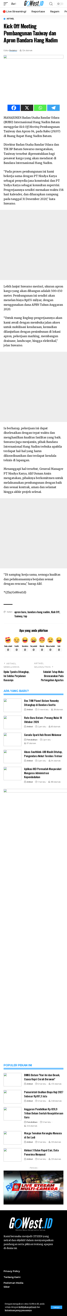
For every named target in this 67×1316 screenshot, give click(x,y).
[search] (50, 4)
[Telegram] (53, 108)
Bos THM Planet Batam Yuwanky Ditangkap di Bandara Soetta (41, 703)
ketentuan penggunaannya (18, 1310)
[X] (27, 108)
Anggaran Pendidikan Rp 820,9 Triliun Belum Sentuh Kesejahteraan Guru (43, 1113)
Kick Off (55, 612)
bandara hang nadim (39, 612)
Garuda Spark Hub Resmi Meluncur (42, 735)
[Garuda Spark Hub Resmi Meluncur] (12, 739)
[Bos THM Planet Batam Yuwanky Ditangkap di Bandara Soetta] (12, 705)
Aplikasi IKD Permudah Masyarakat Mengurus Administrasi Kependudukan (42, 773)
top (25, 616)
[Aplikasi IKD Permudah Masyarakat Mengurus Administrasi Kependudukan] (12, 773)
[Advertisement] (33, 245)
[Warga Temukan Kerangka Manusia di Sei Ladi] (12, 1138)
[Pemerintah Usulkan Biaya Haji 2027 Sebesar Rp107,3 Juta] (12, 1096)
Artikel (10, 19)
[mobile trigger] (7, 3)
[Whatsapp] (40, 108)
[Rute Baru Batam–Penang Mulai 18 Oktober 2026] (12, 722)
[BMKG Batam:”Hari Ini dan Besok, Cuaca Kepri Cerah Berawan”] (12, 1079)
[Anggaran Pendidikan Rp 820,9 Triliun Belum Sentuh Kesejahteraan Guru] (12, 1113)
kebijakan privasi (27, 1307)
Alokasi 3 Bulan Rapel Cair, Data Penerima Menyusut (41, 1152)
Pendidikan (32, 739)
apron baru (20, 612)
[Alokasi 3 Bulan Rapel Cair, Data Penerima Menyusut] (12, 1155)
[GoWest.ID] (34, 4)
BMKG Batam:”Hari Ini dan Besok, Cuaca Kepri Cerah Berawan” (42, 1077)
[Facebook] (14, 108)
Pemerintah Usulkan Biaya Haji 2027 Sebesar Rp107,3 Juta (43, 1094)
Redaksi (13, 50)
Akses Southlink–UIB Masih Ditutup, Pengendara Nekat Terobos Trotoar (43, 754)
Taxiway (18, 616)
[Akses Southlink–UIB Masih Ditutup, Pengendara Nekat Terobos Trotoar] (12, 756)
